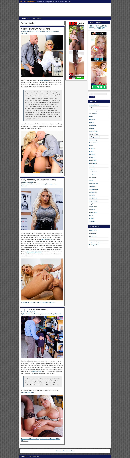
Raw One (23, 31)
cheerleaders (92, 125)
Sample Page (26, 18)
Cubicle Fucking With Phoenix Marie (35, 29)
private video (92, 160)
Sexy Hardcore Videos (28, 1)
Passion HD (92, 154)
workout (91, 218)
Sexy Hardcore (37, 18)
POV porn (92, 157)
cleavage (91, 128)
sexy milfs (56, 31)
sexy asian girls (93, 183)
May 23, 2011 (31, 312)
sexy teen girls (93, 206)
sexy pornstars (52, 184)
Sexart (91, 180)
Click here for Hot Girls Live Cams (65, 451)
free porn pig (92, 236)
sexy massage (93, 192)
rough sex (92, 169)
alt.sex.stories (93, 230)
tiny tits (91, 215)
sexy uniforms (93, 212)
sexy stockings (50, 314)
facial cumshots (93, 142)
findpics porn (92, 233)
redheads (91, 166)
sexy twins (92, 209)
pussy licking (29, 184)
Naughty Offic (44, 80)
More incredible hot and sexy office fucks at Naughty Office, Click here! (41, 440)
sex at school (93, 172)
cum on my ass (93, 134)
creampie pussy (93, 131)
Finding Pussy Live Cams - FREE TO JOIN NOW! (99, 27)
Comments (24, 33)
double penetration (94, 137)
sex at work (37, 184)
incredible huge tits (27, 392)
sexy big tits (49, 31)
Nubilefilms (92, 148)
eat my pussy (93, 140)
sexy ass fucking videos (96, 242)
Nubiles (91, 151)
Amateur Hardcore (94, 105)
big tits (37, 31)
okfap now (92, 239)
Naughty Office (36, 371)
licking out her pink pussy (34, 251)
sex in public (92, 177)
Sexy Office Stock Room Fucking (34, 309)
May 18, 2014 (31, 31)
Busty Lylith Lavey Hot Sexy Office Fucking (38, 180)
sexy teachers (93, 204)
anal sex (91, 108)
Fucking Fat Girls (94, 245)
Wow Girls (92, 221)
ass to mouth (93, 113)
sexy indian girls (93, 189)
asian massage (93, 111)
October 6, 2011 (31, 182)
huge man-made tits (46, 239)
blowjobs (42, 31)
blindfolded (92, 119)
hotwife (91, 145)
